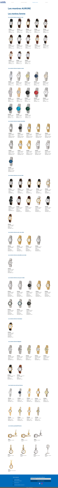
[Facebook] (39, 483)
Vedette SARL (31, 487)
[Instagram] (42, 483)
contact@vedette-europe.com (19, 484)
